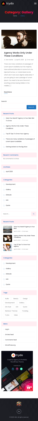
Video (16, 315)
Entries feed (9, 334)
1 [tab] (14, 44)
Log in (7, 329)
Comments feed (11, 340)
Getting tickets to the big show (16, 147)
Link (7, 200)
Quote (8, 205)
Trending (25, 311)
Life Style (8, 307)
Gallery (8, 190)
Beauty (15, 299)
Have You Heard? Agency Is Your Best (24, 227)
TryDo (7, 315)
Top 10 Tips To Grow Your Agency (17, 134)
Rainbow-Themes (11, 311)
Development (10, 184)
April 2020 (9, 171)
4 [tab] (22, 44)
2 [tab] (17, 44)
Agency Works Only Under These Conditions (18, 54)
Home (15, 16)
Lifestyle (8, 195)
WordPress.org (10, 345)
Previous (9, 39)
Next (29, 39)
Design (25, 299)
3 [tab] (20, 44)
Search (4, 101)
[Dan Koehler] (7, 3)
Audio (7, 299)
